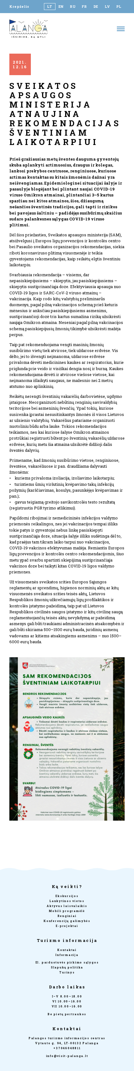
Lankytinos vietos (67, 901)
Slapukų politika (67, 967)
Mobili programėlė (67, 911)
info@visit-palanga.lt (67, 1056)
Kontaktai (67, 950)
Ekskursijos (66, 896)
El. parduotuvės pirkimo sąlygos (67, 962)
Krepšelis (19, 6)
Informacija (66, 955)
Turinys (66, 972)
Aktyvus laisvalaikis (67, 906)
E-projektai (67, 926)
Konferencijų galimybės (67, 921)
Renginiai (67, 916)
